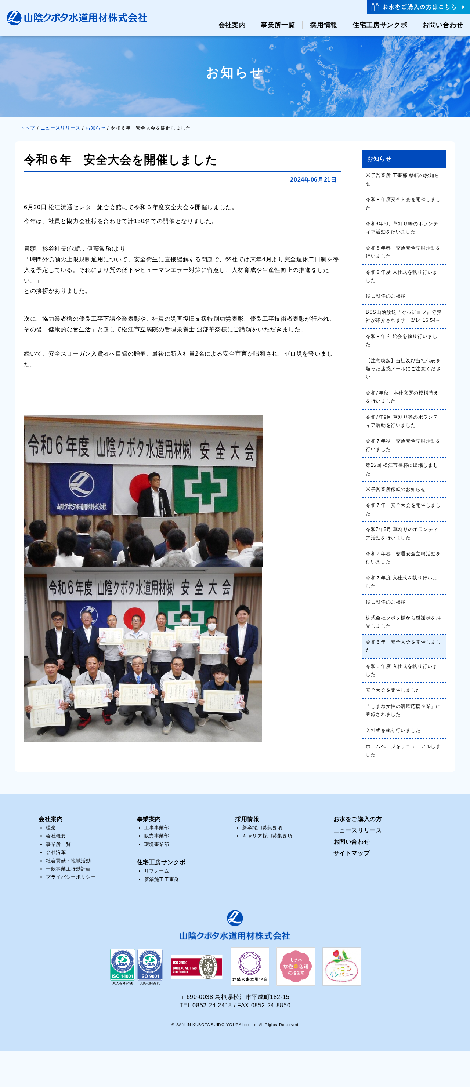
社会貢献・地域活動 (68, 861)
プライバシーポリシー (71, 877)
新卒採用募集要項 (262, 827)
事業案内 (149, 819)
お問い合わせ (351, 842)
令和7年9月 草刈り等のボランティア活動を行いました (402, 421)
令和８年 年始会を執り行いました (402, 340)
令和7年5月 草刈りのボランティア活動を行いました (402, 533)
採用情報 (247, 819)
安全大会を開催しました (393, 690)
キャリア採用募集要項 (267, 836)
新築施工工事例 (161, 879)
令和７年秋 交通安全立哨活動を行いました (403, 445)
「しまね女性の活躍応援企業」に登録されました (403, 710)
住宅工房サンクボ (161, 862)
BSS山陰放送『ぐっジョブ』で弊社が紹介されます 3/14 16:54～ (403, 316)
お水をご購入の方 (357, 819)
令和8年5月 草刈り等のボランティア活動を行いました (402, 228)
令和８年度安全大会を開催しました (403, 203)
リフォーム (156, 871)
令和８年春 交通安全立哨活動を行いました (403, 252)
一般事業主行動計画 (68, 869)
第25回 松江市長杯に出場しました (402, 469)
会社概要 (56, 836)
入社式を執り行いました (393, 730)
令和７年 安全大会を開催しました (403, 509)
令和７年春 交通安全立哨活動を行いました (403, 557)
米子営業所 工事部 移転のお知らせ (402, 179)
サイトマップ (351, 853)
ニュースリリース (357, 830)
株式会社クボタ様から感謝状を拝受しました (403, 622)
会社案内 (51, 819)
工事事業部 (156, 827)
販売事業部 (156, 836)
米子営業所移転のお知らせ (396, 489)
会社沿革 (56, 852)
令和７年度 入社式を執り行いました (402, 582)
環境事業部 (156, 844)
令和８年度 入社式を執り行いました (402, 276)
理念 (51, 827)
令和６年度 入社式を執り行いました (402, 670)
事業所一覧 (58, 844)
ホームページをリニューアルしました (403, 750)
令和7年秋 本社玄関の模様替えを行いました (402, 397)
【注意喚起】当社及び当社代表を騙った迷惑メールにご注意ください (403, 369)
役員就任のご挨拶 (386, 296)
